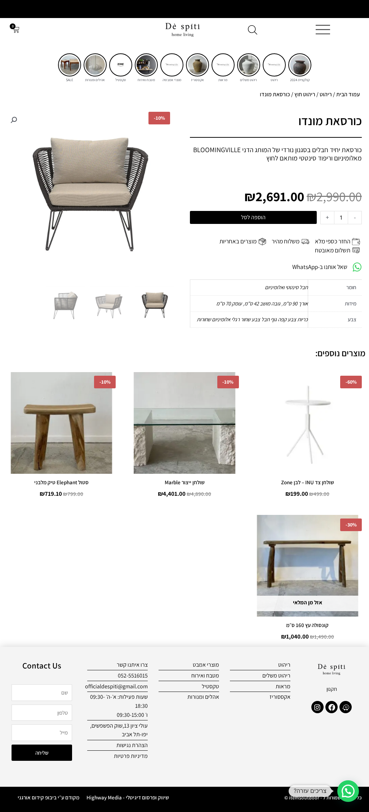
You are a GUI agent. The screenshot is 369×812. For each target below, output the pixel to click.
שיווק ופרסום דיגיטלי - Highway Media (127, 797)
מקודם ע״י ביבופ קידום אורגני (48, 797)
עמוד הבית (348, 94)
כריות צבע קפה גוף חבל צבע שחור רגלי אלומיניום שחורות (252, 319)
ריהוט (326, 94)
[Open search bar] (252, 29)
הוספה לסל (253, 217)
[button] (13, 120)
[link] (299, 64)
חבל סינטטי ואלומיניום (286, 287)
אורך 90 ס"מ (295, 303)
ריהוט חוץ (304, 94)
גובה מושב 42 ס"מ (262, 303)
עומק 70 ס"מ (229, 303)
